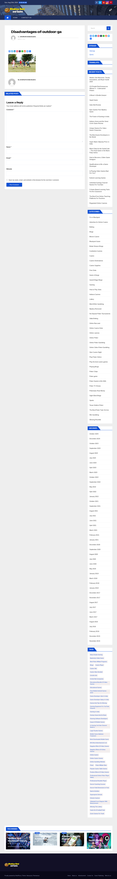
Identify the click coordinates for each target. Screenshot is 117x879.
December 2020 (94, 544)
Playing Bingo (94, 366)
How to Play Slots (95, 289)
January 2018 (94, 588)
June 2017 (93, 612)
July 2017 (92, 607)
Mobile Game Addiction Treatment (96, 735)
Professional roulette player (98, 780)
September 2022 (95, 482)
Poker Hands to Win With (97, 381)
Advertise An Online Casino (98, 222)
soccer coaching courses (97, 784)
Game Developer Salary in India (99, 699)
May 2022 (92, 487)
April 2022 (92, 491)
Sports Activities (94, 791)
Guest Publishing (99, 875)
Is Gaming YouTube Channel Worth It (98, 726)
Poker (92, 765)
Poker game (93, 376)
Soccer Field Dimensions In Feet (99, 787)
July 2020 (92, 559)
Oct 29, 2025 (13, 843)
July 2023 (92, 458)
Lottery (91, 299)
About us (74, 875)
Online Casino (94, 755)
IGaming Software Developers (98, 718)
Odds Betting (93, 318)
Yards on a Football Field (97, 810)
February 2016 (94, 631)
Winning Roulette (95, 419)
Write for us (108, 875)
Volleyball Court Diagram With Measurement (98, 802)
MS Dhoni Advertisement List (98, 742)
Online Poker (93, 338)
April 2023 (92, 467)
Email (8, 158)
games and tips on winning (98, 703)
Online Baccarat (94, 323)
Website (9, 169)
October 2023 (93, 443)
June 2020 (93, 564)
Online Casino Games (96, 758)
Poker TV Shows (95, 386)
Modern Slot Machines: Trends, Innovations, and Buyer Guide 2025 (99, 79)
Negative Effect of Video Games (99, 746)
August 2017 (93, 602)
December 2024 (94, 438)
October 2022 (93, 477)
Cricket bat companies (96, 679)
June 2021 (93, 520)
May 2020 (92, 569)
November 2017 (94, 597)
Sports (91, 400)
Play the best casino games (98, 362)
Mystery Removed (95, 309)
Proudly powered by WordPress (13, 875)
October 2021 (93, 501)
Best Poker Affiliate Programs (98, 661)
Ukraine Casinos (95, 798)
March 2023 (93, 472)
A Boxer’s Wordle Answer (97, 95)
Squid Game (93, 100)
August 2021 (93, 511)
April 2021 (92, 525)
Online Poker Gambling (97, 342)
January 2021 (94, 540)
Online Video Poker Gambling (99, 347)
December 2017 (94, 593)
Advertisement (82, 875)
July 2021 (92, 516)
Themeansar (36, 875)
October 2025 (93, 434)
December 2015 (94, 636)
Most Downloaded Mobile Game (99, 739)
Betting (91, 227)
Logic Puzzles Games (96, 730)
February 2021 (94, 535)
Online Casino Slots (96, 328)
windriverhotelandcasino (28, 36)
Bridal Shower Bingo (96, 246)
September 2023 (95, 448)
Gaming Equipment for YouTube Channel (99, 707)
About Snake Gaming (96, 654)
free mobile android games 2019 (98, 691)
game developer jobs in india (99, 696)
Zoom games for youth (97, 813)
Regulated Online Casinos (98, 203)
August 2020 (93, 554)
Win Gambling (94, 415)
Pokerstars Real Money (97, 391)
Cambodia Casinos (95, 251)
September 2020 (95, 549)
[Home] (8, 17)
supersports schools (96, 794)
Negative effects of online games (97, 750)
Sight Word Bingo (95, 395)
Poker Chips (93, 371)
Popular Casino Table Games (98, 768)
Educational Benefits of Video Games (98, 683)
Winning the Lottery (96, 806)
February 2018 (94, 583)
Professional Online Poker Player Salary (99, 776)
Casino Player (100, 665)
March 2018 (93, 578)
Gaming (92, 285)
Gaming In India (94, 711)
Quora (91, 54)
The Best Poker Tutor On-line (99, 410)
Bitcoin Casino (94, 236)
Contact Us (26, 17)
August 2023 (93, 453)
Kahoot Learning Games (97, 178)
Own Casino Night (95, 352)
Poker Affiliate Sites (101, 765)
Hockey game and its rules (98, 715)
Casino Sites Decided (96, 672)
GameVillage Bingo (95, 280)
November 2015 (94, 641)
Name (8, 147)
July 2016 (92, 626)
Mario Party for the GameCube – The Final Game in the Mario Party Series (99, 150)
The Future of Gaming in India (99, 116)
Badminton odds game (97, 658)
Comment (10, 109)
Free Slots (92, 270)
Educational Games (95, 687)
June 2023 (93, 463)
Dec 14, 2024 (40, 841)
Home (15, 17)
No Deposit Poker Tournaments (99, 313)
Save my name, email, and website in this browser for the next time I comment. (34, 180)
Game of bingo (94, 275)
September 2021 (95, 506)
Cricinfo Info (93, 675)
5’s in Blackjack (94, 217)
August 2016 (93, 622)
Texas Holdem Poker (96, 405)
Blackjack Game (94, 241)
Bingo (91, 232)
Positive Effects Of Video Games (99, 772)
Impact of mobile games (97, 722)
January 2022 (94, 496)
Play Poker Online (95, 357)
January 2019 (94, 573)
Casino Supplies (95, 265)
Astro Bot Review (95, 105)
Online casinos (94, 333)
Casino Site (93, 668)
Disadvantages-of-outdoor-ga (36, 32)
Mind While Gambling (96, 304)
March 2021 (93, 530)
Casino (91, 256)
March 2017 (93, 617)
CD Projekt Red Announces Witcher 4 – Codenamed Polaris (98, 88)
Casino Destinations (96, 260)
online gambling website (97, 761)
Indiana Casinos (94, 294)
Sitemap (92, 51)
